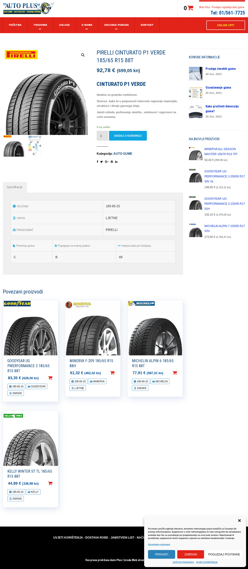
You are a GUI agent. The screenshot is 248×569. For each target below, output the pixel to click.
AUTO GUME (122, 153)
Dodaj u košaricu (128, 135)
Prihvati (161, 554)
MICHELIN (161, 381)
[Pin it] (112, 161)
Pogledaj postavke (224, 554)
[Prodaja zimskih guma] (195, 73)
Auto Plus (116, 560)
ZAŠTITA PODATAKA (183, 562)
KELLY (34, 491)
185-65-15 (17, 386)
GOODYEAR (38, 386)
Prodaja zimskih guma (221, 69)
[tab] (14, 187)
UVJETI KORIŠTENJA (207, 562)
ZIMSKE (17, 393)
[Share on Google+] (106, 161)
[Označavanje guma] (195, 92)
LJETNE (79, 388)
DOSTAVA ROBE (96, 537)
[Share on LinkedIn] (116, 161)
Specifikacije (14, 187)
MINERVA (98, 381)
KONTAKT (147, 25)
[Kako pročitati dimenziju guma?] (195, 111)
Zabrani (190, 554)
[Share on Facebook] (97, 161)
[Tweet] (101, 161)
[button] (240, 521)
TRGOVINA (40, 25)
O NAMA (87, 25)
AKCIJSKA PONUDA (116, 25)
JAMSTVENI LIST (122, 537)
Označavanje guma (218, 87)
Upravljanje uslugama (159, 544)
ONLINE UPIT (225, 25)
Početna (15, 25)
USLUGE (64, 25)
